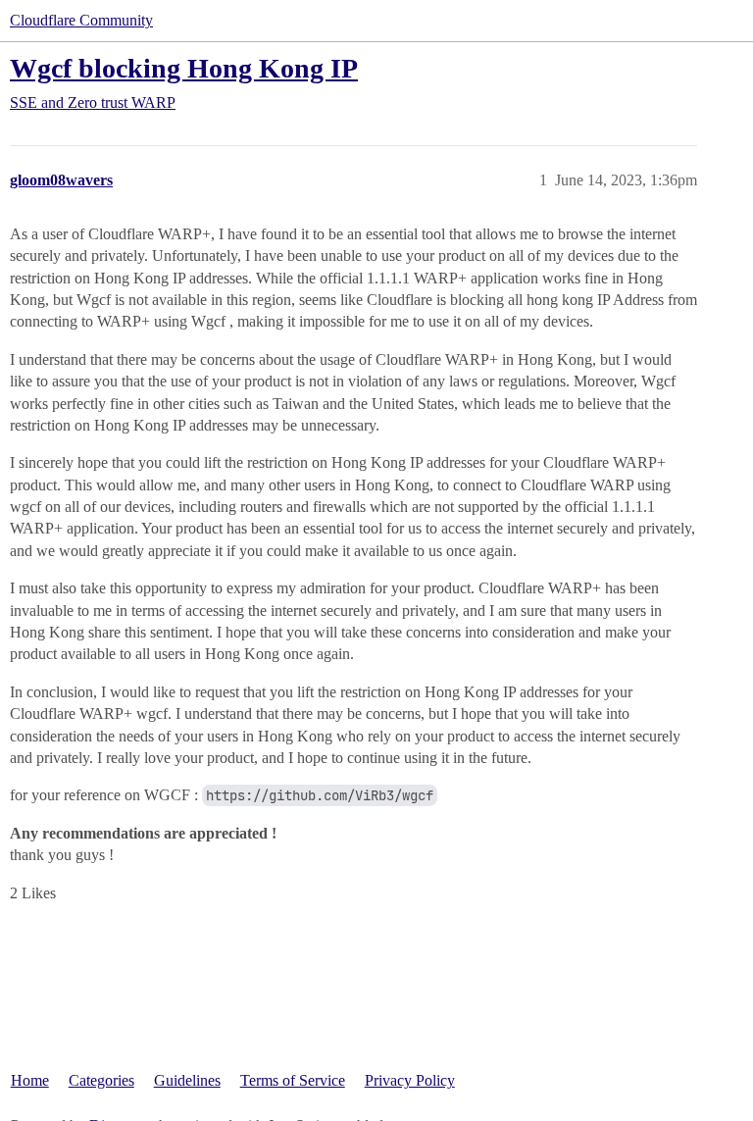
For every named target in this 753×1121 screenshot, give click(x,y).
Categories (101, 1080)
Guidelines (187, 1080)
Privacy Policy (410, 1080)
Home (30, 1080)
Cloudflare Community (81, 20)
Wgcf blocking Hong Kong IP (184, 68)
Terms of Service (292, 1080)
